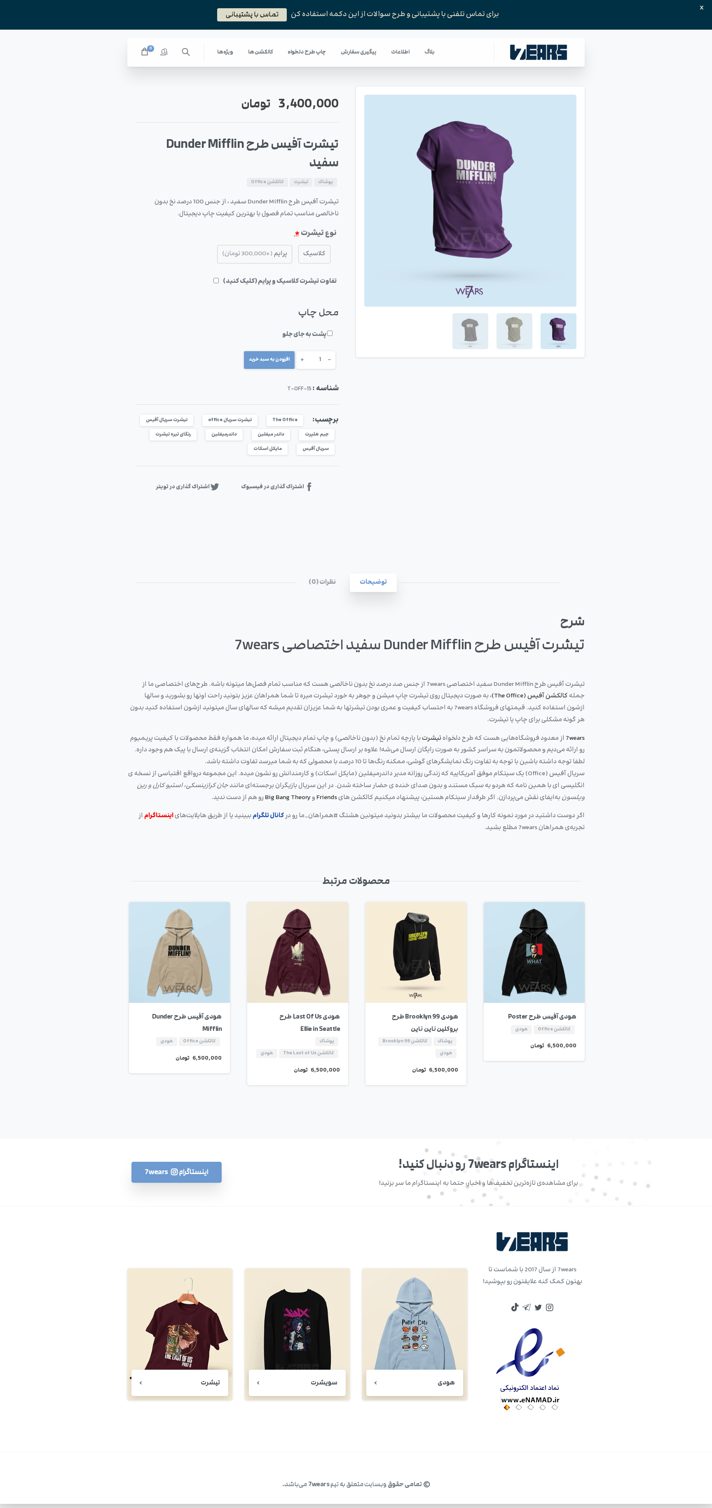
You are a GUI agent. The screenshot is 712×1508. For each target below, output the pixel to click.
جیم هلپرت (317, 434)
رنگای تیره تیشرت (173, 434)
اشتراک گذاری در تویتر (183, 486)
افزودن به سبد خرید (269, 360)
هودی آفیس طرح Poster (542, 1016)
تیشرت (431, 738)
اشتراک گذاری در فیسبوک (272, 486)
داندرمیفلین (224, 434)
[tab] (373, 582)
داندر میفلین (271, 434)
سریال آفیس (315, 449)
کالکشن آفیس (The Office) (530, 696)
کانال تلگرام (268, 816)
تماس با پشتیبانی (252, 14)
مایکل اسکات (267, 449)
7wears (575, 738)
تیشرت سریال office (230, 420)
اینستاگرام (158, 816)
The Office (284, 420)
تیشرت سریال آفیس (166, 420)
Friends (327, 797)
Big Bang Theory (288, 797)
